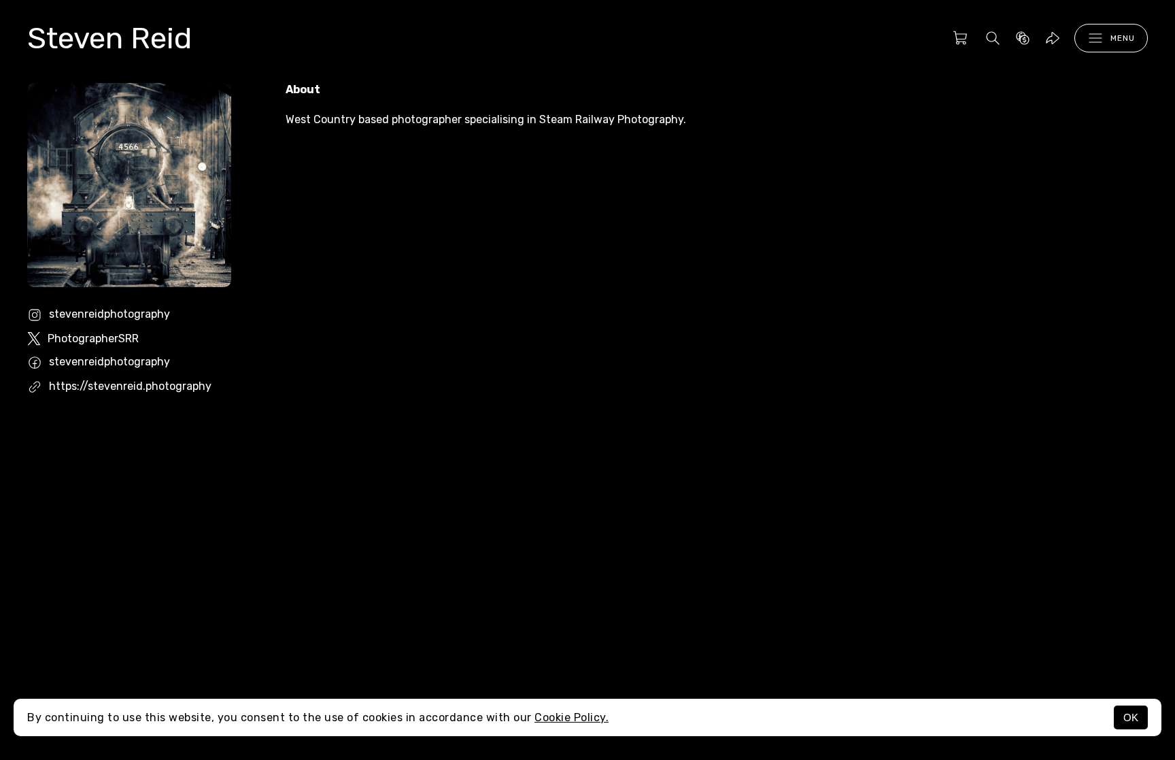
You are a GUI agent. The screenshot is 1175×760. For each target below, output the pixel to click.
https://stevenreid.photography (130, 386)
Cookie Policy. (571, 717)
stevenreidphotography (109, 314)
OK (1130, 717)
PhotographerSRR (93, 338)
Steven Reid (109, 38)
